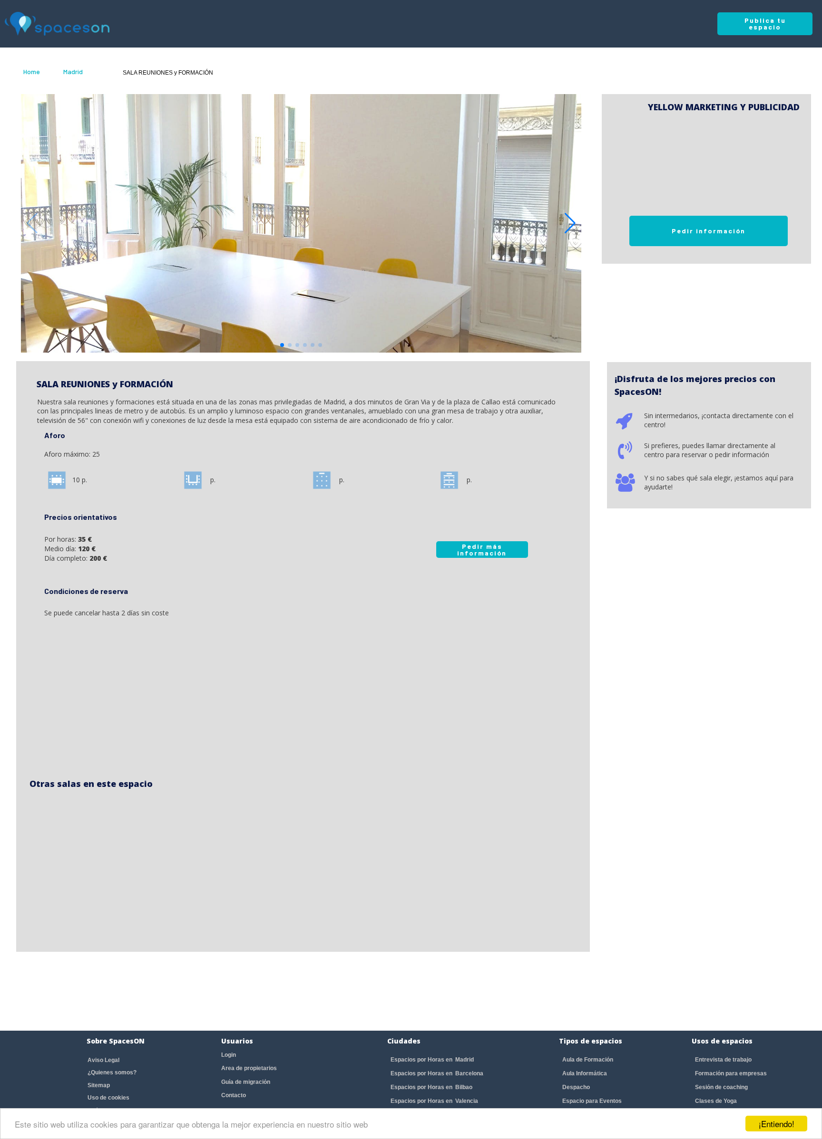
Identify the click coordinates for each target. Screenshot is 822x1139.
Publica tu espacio (765, 23)
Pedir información (708, 231)
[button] (570, 223)
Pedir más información (482, 549)
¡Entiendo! (776, 1123)
